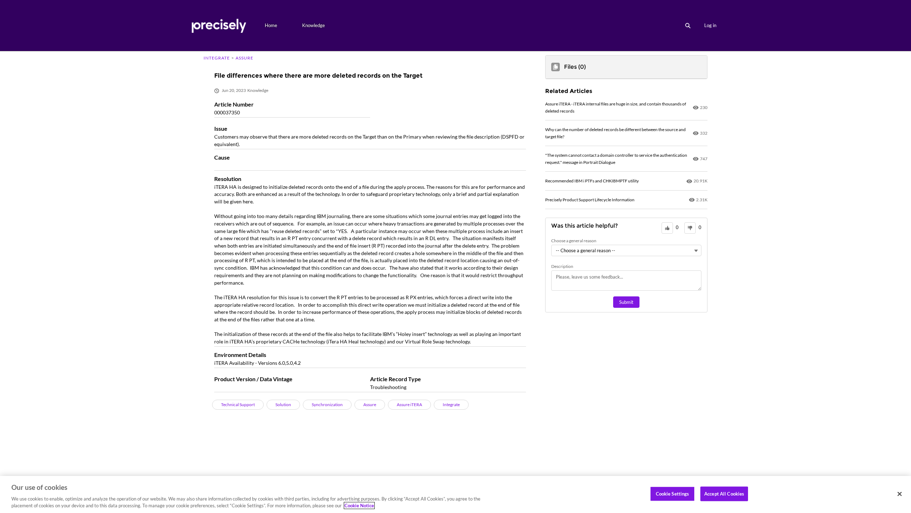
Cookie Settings (672, 494)
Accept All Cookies (724, 494)
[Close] (899, 494)
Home (271, 25)
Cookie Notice (359, 505)
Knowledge (313, 25)
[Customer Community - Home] (219, 25)
